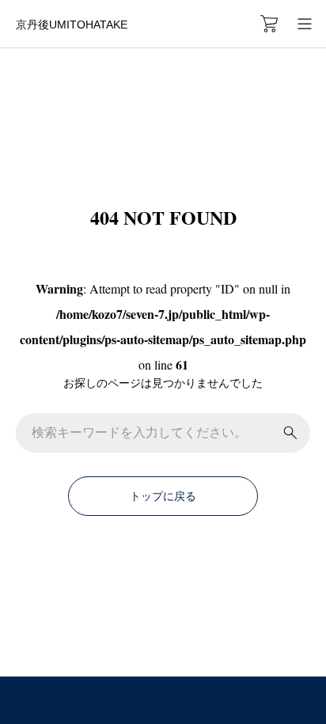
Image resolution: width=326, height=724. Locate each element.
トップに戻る (163, 495)
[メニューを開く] (304, 23)
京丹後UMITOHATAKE (71, 24)
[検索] (290, 433)
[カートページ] (269, 23)
